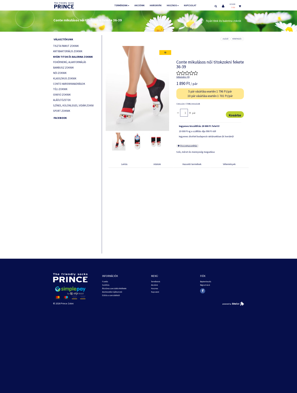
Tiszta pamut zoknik (66, 46)
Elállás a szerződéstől (111, 295)
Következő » (237, 39)
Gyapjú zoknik (62, 94)
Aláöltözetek (62, 100)
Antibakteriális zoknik (67, 51)
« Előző (225, 39)
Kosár (232, 4)
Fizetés (105, 281)
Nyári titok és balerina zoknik (223, 20)
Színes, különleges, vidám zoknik (73, 105)
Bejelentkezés (205, 281)
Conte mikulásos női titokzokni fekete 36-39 (87, 20)
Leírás (124, 164)
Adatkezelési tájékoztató (112, 292)
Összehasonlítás (188, 145)
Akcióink (139, 5)
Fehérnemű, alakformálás (69, 62)
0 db (233, 7)
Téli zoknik (60, 89)
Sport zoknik (61, 110)
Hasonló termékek (192, 164)
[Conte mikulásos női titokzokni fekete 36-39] (118, 142)
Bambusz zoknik (63, 67)
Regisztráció (205, 285)
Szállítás (105, 285)
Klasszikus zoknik (64, 78)
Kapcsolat (190, 5)
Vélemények (229, 164)
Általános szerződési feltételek (114, 288)
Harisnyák (156, 5)
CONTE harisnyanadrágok (69, 83)
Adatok (157, 164)
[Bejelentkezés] (223, 6)
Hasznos (172, 5)
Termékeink (121, 5)
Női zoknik (60, 73)
